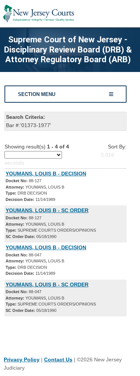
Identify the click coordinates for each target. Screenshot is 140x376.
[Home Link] (38, 13)
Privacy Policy (22, 360)
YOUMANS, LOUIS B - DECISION (46, 174)
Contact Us (58, 360)
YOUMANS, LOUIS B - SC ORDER (47, 210)
